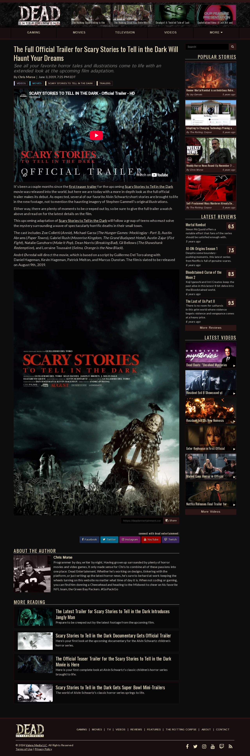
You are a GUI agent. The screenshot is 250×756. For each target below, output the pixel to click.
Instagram (131, 540)
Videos (21, 83)
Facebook (90, 540)
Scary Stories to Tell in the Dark (70, 83)
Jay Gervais (196, 94)
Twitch (172, 540)
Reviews (136, 730)
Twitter (111, 540)
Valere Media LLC (36, 745)
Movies (36, 83)
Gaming (82, 730)
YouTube (152, 540)
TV (109, 730)
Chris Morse (26, 77)
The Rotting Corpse (200, 132)
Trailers (105, 83)
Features (154, 730)
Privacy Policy (43, 749)
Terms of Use (24, 749)
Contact (222, 730)
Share (173, 521)
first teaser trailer (83, 186)
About (206, 730)
